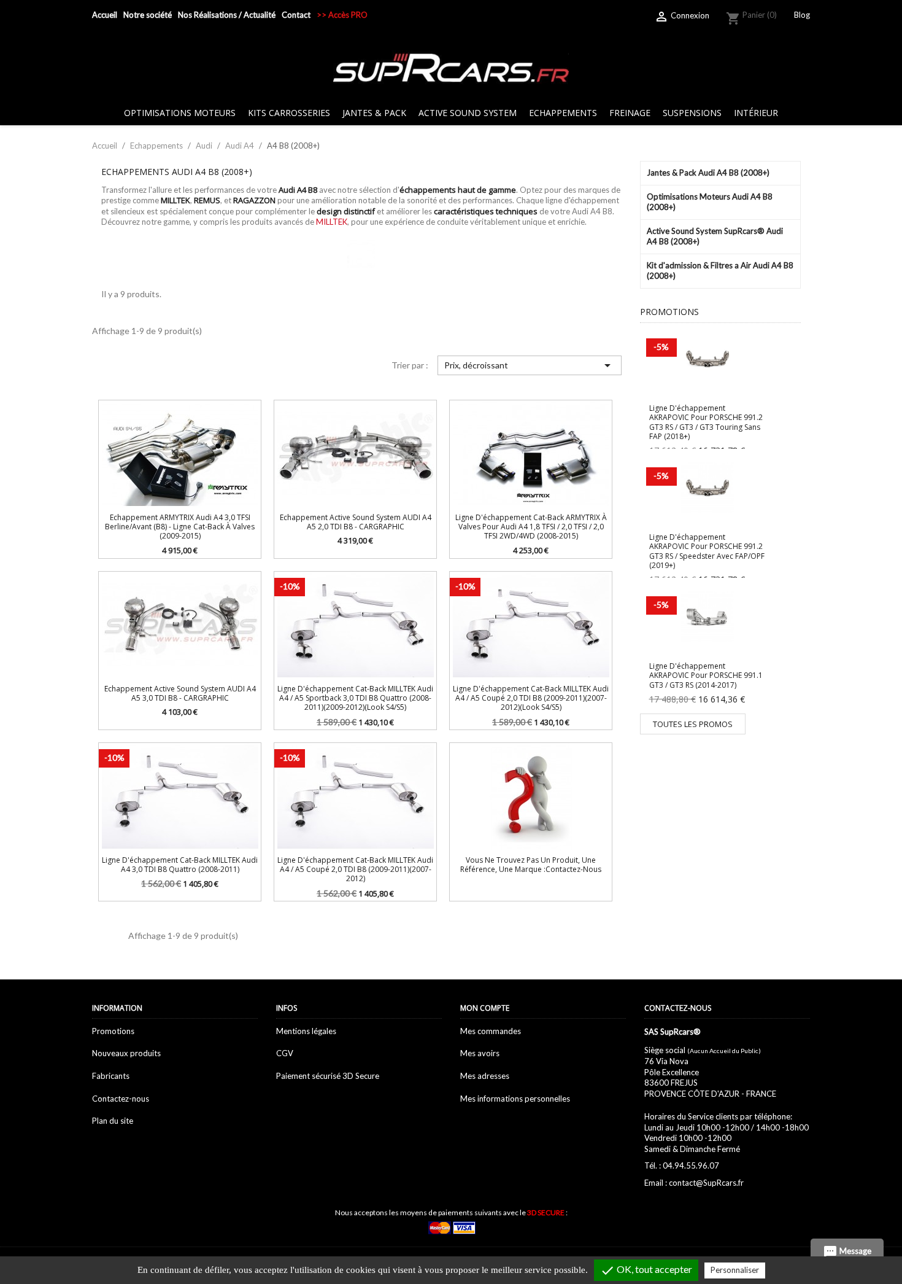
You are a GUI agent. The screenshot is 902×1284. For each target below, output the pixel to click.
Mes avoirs (479, 1053)
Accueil (104, 15)
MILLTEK (331, 222)
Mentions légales (306, 1031)
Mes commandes (490, 1031)
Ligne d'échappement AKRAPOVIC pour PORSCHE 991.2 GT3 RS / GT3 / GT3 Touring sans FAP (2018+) (706, 422)
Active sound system (467, 113)
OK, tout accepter (646, 1270)
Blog (802, 15)
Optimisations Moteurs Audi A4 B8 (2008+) (710, 202)
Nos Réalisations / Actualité (227, 15)
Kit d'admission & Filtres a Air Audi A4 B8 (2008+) (720, 270)
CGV (284, 1053)
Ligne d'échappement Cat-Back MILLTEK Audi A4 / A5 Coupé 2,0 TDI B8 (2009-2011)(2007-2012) (355, 869)
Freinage (629, 113)
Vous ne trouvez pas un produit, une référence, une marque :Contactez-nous (530, 864)
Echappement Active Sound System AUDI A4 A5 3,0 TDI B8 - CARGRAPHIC (180, 693)
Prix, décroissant (529, 365)
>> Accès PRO (342, 15)
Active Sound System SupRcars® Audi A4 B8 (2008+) (715, 236)
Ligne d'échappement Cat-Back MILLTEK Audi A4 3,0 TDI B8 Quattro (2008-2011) (180, 864)
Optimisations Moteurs (180, 113)
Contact (296, 15)
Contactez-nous (120, 1098)
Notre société (147, 15)
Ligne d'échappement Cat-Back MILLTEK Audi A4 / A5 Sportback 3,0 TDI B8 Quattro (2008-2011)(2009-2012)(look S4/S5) (355, 698)
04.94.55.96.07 (691, 1165)
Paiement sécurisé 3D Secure (327, 1076)
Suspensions (692, 113)
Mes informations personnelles (515, 1098)
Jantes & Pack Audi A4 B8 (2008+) (708, 172)
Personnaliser (735, 1270)
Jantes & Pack (374, 113)
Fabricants (110, 1076)
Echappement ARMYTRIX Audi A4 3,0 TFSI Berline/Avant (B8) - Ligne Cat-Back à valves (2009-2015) (180, 527)
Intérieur (756, 113)
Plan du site (112, 1121)
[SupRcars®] (451, 67)
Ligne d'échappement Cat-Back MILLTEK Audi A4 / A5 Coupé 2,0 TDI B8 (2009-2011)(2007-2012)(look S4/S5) (531, 698)
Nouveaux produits (126, 1053)
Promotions (113, 1031)
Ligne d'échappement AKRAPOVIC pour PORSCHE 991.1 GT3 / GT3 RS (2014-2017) (706, 675)
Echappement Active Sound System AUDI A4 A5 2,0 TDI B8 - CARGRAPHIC (355, 522)
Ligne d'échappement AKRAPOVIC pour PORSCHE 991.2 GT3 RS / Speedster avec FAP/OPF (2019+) (707, 551)
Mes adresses (484, 1076)
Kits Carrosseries (289, 113)
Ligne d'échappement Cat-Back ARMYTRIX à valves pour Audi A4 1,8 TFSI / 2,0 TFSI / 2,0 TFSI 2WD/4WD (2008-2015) (531, 527)
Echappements (563, 113)
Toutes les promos (693, 724)
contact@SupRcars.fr (706, 1183)
